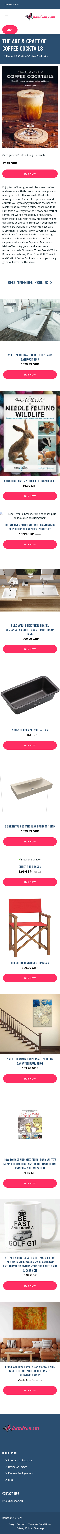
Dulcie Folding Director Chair (30, 963)
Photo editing (25, 155)
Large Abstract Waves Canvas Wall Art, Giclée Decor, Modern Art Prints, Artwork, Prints (30, 1371)
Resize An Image (17, 1467)
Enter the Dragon (30, 866)
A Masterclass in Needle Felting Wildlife (30, 481)
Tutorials (39, 155)
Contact (21, 1524)
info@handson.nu (11, 4)
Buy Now (30, 173)
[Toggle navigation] (6, 17)
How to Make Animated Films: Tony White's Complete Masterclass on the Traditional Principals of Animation (30, 1164)
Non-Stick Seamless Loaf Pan (30, 730)
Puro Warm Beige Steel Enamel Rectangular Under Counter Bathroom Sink (30, 629)
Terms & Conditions (39, 1524)
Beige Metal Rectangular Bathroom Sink (30, 826)
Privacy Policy (24, 1528)
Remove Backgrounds (20, 1473)
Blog (11, 1479)
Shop (10, 29)
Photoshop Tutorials (20, 1460)
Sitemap (39, 1528)
